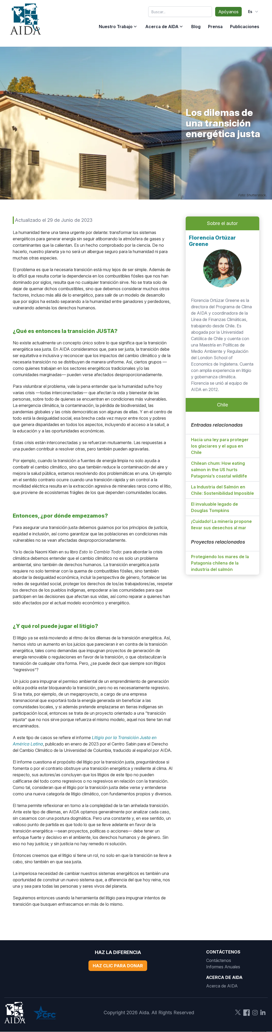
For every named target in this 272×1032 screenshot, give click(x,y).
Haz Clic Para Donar (118, 965)
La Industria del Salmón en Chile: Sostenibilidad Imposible (222, 490)
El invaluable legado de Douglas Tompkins (214, 507)
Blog (196, 26)
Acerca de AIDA (161, 26)
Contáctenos (218, 960)
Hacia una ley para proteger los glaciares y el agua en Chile (220, 446)
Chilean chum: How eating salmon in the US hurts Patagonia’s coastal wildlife (219, 470)
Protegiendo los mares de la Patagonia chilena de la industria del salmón (220, 563)
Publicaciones (244, 26)
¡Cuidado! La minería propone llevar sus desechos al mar (221, 524)
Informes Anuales (223, 966)
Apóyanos (228, 11)
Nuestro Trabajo (116, 26)
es (250, 11)
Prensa (215, 26)
